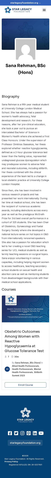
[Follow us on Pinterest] (28, 433)
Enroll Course (25, 385)
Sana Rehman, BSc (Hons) (28, 362)
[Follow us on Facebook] (10, 433)
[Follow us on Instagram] (22, 433)
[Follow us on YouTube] (41, 433)
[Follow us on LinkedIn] (35, 433)
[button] (44, 10)
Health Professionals (22, 369)
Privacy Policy (11, 461)
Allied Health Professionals (25, 366)
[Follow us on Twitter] (16, 433)
